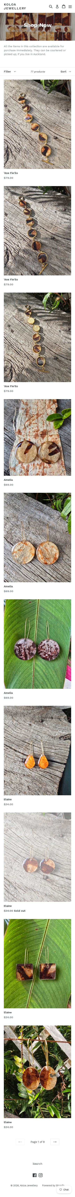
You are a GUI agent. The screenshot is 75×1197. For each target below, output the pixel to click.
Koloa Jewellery (15, 6)
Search (37, 1163)
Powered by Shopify (53, 1185)
